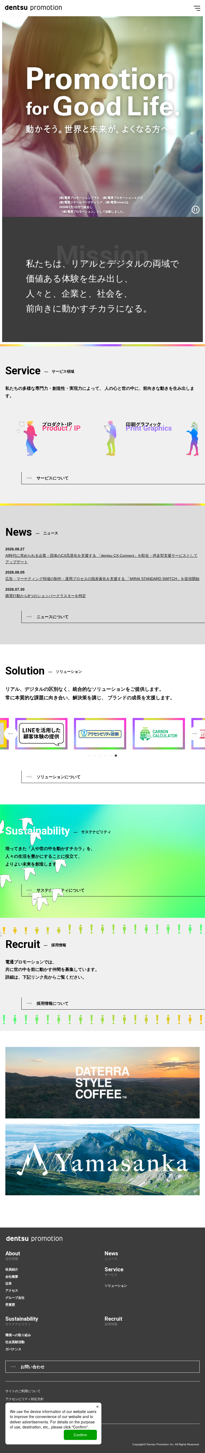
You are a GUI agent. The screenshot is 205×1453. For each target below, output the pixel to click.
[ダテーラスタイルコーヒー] (102, 1082)
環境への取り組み (18, 1335)
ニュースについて (53, 616)
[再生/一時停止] (196, 210)
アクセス (11, 1290)
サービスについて (53, 478)
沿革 (8, 1283)
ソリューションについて (59, 777)
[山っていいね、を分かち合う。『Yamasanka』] (102, 1159)
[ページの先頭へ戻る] (202, 1194)
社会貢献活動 (15, 1342)
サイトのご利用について (23, 1391)
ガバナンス (13, 1349)
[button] (89, 756)
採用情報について (53, 1003)
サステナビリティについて (61, 890)
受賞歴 (10, 1305)
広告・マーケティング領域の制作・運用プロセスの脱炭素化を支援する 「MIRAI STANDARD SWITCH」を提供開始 (102, 579)
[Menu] (197, 8)
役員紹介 (11, 1269)
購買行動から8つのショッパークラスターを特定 (45, 596)
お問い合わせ (33, 1366)
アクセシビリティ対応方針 (24, 1399)
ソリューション (116, 1286)
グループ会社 (15, 1298)
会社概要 (11, 1277)
